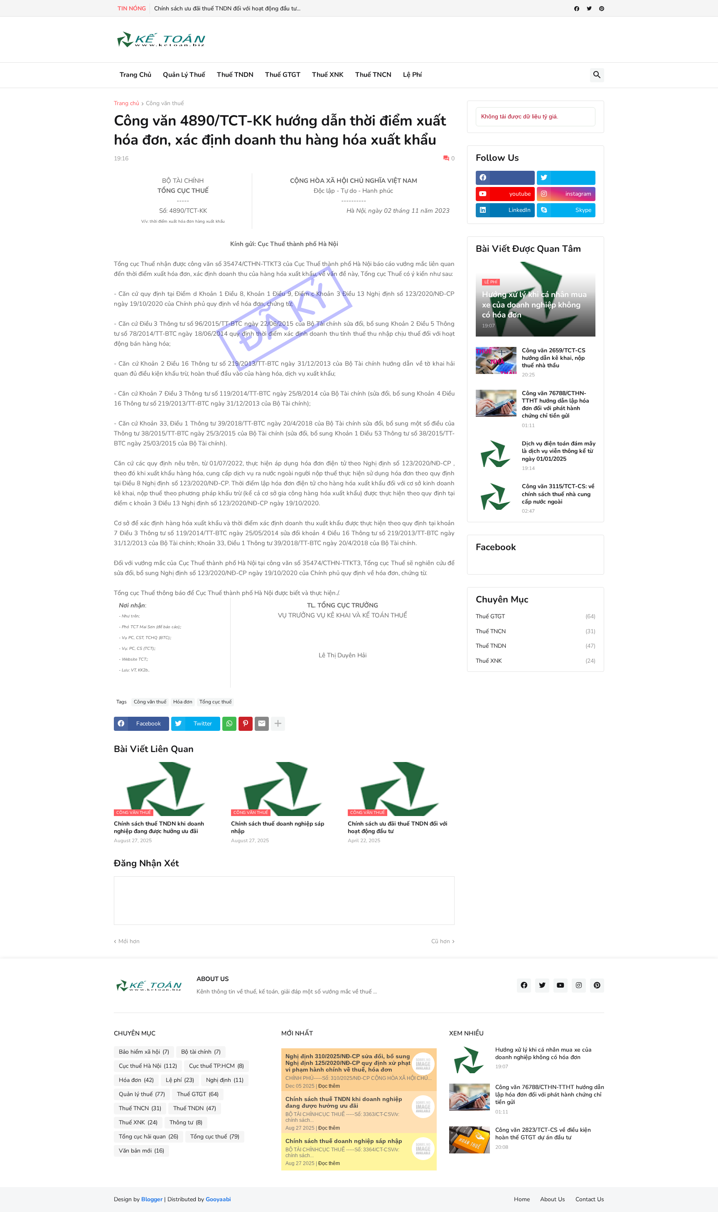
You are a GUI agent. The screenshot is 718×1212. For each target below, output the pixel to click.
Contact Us (589, 1199)
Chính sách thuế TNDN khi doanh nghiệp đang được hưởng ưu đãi (159, 827)
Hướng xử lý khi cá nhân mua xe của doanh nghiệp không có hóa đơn (543, 1053)
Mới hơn (129, 941)
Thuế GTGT (282, 74)
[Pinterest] (246, 724)
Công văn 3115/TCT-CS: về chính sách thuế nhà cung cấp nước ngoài (558, 494)
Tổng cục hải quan (148, 1137)
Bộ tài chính (201, 1052)
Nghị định (224, 1080)
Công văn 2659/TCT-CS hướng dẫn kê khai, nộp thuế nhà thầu (553, 358)
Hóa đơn (182, 701)
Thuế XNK (328, 74)
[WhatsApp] (229, 724)
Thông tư (186, 1122)
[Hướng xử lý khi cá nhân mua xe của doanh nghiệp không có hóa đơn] (469, 1059)
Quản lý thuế (184, 74)
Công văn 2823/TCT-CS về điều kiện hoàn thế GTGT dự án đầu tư (543, 1133)
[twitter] (589, 9)
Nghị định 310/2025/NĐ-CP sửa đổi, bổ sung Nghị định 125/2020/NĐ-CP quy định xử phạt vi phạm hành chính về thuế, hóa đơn (348, 1063)
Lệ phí (412, 74)
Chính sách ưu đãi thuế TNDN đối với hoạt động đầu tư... (227, 8)
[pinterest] (601, 9)
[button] (597, 75)
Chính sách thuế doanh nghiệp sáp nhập (277, 827)
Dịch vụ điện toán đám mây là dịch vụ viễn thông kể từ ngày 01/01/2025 (558, 451)
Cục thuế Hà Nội (148, 1066)
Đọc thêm (329, 1086)
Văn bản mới (141, 1151)
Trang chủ (135, 74)
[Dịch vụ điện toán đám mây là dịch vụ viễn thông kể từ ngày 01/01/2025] (496, 453)
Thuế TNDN (235, 74)
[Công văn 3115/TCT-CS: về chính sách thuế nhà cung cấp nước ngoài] (496, 496)
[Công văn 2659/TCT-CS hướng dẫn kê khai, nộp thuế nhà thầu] (496, 360)
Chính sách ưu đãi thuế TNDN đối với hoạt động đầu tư (398, 827)
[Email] (262, 724)
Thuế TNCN (373, 74)
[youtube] (560, 985)
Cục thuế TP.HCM (216, 1066)
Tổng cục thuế (215, 701)
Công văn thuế (165, 104)
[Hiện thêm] (278, 724)
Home (522, 1199)
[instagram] (579, 985)
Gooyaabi (218, 1199)
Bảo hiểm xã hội (144, 1052)
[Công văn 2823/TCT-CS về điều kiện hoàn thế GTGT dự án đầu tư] (469, 1139)
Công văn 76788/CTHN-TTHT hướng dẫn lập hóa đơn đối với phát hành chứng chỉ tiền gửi (555, 405)
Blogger (151, 1199)
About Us (552, 1199)
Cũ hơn (440, 941)
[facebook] (576, 9)
